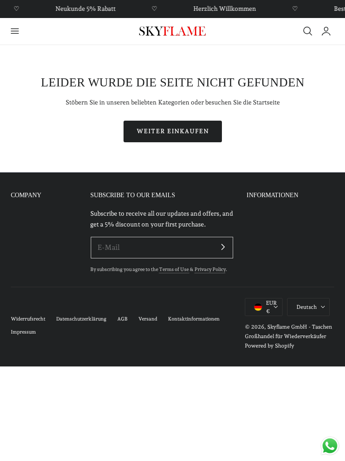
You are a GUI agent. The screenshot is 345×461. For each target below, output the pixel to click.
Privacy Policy (210, 269)
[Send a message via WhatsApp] (330, 445)
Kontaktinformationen (194, 319)
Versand (147, 319)
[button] (14, 31)
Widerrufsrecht (28, 319)
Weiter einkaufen (173, 131)
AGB (122, 319)
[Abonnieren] (223, 247)
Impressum (23, 332)
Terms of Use (174, 269)
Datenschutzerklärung (81, 319)
